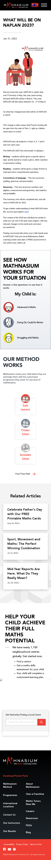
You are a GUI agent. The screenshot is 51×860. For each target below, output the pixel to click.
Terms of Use (35, 845)
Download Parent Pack (15, 776)
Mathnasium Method (10, 785)
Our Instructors (11, 823)
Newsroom (32, 818)
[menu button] (34, 5)
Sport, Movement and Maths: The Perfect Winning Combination (23, 544)
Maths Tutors (33, 802)
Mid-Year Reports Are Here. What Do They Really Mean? (23, 574)
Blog (28, 832)
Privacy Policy (22, 845)
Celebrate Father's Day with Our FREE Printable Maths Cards (24, 514)
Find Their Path (23, 474)
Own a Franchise (35, 794)
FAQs (29, 825)
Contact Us (9, 815)
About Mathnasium (32, 785)
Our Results (9, 831)
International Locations (10, 805)
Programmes (10, 795)
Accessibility (9, 845)
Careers (30, 811)
